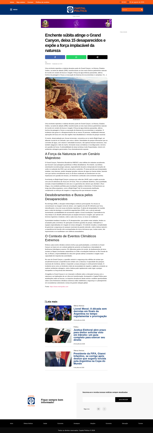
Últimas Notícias (28, 423)
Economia (60, 423)
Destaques (77, 423)
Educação (125, 423)
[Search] (142, 9)
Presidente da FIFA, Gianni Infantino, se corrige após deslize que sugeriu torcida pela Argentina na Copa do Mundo (90, 358)
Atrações (92, 423)
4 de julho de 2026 (79, 367)
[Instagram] (104, 409)
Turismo (140, 423)
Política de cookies (42, 2)
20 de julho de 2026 (79, 344)
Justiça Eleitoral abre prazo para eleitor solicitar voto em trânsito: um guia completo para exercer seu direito (90, 334)
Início (12, 2)
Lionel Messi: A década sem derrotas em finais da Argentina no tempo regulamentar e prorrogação (90, 312)
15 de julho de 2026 (79, 320)
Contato (30, 2)
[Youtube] (98, 409)
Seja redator (21, 2)
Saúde (45, 423)
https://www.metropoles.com (59, 286)
